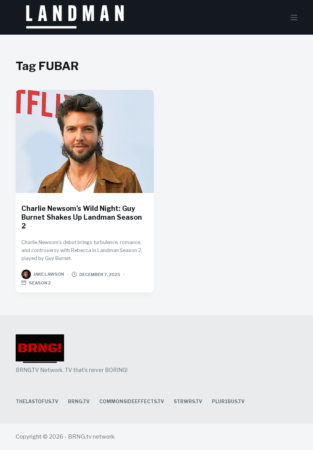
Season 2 (40, 283)
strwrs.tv (188, 401)
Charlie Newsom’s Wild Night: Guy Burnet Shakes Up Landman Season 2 (81, 217)
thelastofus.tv (37, 401)
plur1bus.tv (228, 401)
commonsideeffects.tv (131, 401)
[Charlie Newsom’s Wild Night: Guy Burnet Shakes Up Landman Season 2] (85, 141)
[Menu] (293, 17)
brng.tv (79, 401)
